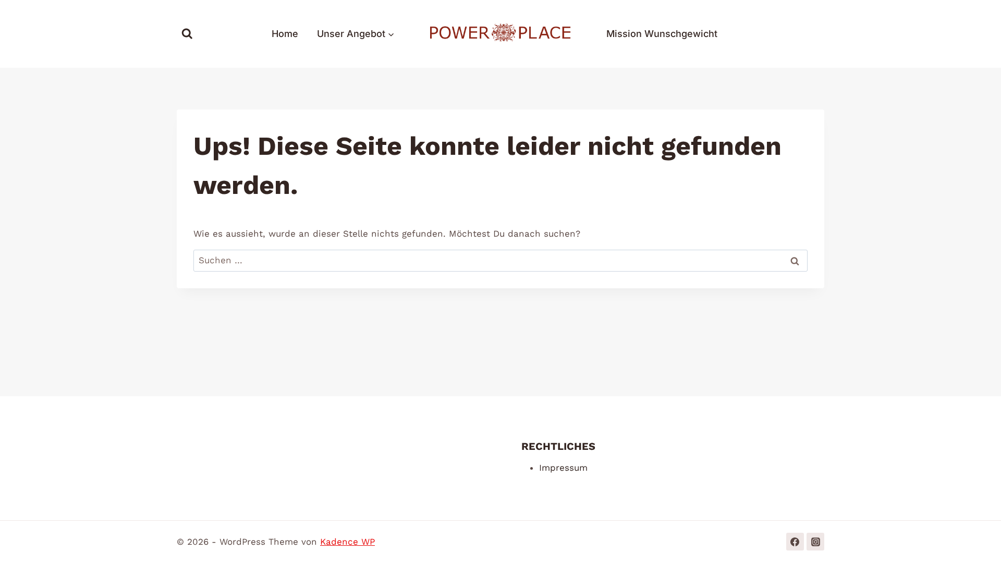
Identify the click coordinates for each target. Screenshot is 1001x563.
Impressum (563, 467)
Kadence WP (347, 541)
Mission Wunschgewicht (661, 33)
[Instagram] (815, 541)
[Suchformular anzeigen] (187, 33)
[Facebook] (795, 541)
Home (285, 33)
